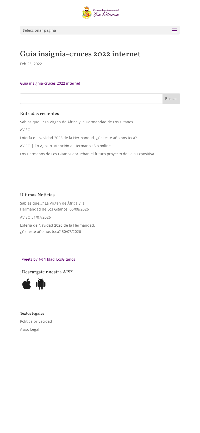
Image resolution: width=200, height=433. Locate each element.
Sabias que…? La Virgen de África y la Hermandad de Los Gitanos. (77, 121)
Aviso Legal (29, 329)
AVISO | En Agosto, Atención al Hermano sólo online (65, 145)
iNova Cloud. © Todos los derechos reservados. (86, 390)
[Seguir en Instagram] (45, 406)
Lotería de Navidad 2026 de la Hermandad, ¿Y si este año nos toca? (78, 137)
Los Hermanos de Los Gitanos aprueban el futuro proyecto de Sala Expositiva (87, 153)
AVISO (25, 129)
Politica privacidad (36, 321)
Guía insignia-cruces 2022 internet (50, 83)
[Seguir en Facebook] (24, 406)
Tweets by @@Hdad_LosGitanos (47, 259)
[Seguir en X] (34, 406)
